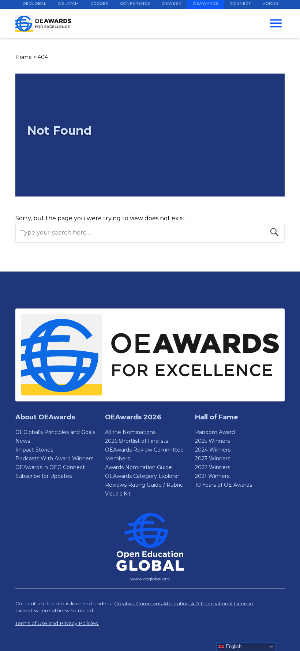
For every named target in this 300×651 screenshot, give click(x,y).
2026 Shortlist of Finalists (136, 441)
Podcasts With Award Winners (54, 458)
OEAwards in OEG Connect (50, 467)
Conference (135, 3)
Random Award (215, 432)
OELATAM (68, 3)
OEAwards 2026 (133, 417)
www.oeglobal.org (150, 578)
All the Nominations (130, 432)
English (232, 646)
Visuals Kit (118, 493)
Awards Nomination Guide (138, 467)
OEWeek (171, 3)
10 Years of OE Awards (223, 485)
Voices (271, 3)
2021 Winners (212, 476)
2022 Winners (212, 467)
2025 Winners (212, 441)
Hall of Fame (216, 417)
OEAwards (205, 3)
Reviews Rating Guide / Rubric (144, 485)
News (22, 441)
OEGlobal (34, 3)
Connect (240, 3)
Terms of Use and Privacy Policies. (57, 623)
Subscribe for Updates (43, 476)
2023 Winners (212, 458)
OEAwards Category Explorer (142, 476)
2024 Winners (212, 449)
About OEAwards (45, 417)
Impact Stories (34, 449)
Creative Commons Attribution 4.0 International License (183, 603)
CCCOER (100, 3)
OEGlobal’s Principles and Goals (55, 432)
